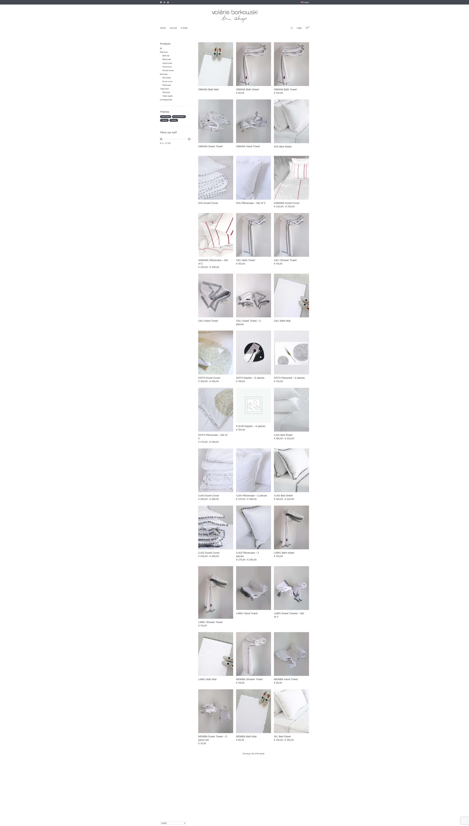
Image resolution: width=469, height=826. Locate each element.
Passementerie (178, 117)
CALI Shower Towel (285, 260)
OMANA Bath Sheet (247, 89)
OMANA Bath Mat (208, 89)
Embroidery (165, 117)
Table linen (164, 89)
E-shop (184, 28)
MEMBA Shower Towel (249, 679)
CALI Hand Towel (208, 320)
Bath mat (165, 56)
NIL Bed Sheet (282, 736)
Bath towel (166, 59)
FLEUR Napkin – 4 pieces (250, 426)
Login (299, 28)
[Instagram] (161, 2)
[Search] (292, 28)
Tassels (164, 120)
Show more (202, 92)
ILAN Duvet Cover (208, 495)
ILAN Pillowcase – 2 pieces (251, 495)
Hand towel (167, 67)
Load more (253, 761)
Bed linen (164, 74)
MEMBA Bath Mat (246, 736)
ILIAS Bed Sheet (283, 495)
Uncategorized (166, 100)
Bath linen (164, 52)
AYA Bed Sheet (282, 146)
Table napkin (167, 96)
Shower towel (168, 70)
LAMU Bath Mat (207, 679)
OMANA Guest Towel (210, 146)
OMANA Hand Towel (248, 146)
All (161, 48)
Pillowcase (166, 85)
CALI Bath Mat (282, 320)
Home (163, 28)
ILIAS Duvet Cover (209, 552)
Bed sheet (166, 78)
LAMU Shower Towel (210, 622)
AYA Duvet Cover (208, 203)
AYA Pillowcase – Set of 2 (250, 203)
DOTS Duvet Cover (209, 377)
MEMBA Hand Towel (286, 679)
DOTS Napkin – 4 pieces (250, 377)
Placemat (166, 92)
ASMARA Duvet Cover (287, 203)
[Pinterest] (164, 2)
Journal (173, 28)
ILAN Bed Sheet (283, 435)
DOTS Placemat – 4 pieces (289, 377)
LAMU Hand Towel (247, 613)
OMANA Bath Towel (285, 89)
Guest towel (167, 63)
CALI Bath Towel (245, 260)
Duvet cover (167, 81)
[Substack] (168, 2)
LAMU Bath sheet (284, 552)
